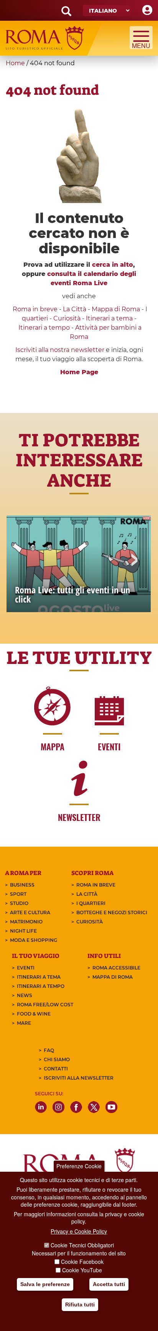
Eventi (26, 968)
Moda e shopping (33, 940)
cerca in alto (112, 264)
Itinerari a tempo (44, 327)
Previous (24, 560)
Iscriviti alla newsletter (79, 1078)
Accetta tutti (109, 1284)
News (24, 995)
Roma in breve (35, 309)
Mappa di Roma (116, 309)
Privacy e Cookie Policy (79, 1231)
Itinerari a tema (109, 318)
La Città (74, 309)
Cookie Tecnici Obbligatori (82, 1245)
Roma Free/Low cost (45, 1004)
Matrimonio (26, 922)
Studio (19, 903)
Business (22, 885)
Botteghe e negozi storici (111, 912)
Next (134, 560)
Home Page (79, 372)
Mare (24, 1023)
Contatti (56, 1069)
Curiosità (67, 318)
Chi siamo (57, 1059)
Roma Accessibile (116, 968)
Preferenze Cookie (79, 1166)
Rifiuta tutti (80, 1304)
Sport (18, 894)
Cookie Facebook (82, 1261)
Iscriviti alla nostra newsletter (59, 349)
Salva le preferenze (45, 1284)
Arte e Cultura (30, 912)
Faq (49, 1050)
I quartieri (90, 903)
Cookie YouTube (82, 1270)
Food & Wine (34, 1014)
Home (15, 63)
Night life (23, 931)
